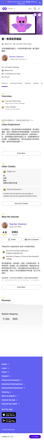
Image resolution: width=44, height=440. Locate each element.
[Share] (35, 15)
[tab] (5, 83)
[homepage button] (4, 9)
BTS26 (28, 2)
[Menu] (39, 9)
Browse (10, 8)
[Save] (39, 15)
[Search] (35, 8)
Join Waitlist (35, 436)
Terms (19, 3)
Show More (21, 153)
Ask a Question (33, 239)
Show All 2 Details (21, 203)
